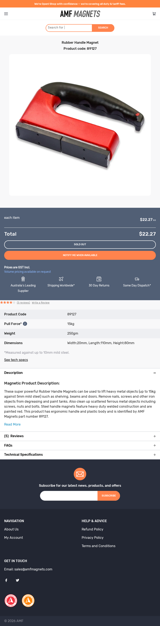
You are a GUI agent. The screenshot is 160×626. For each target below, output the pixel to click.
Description (13, 373)
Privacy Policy (93, 538)
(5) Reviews (14, 436)
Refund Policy (92, 529)
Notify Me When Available (80, 255)
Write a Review (41, 302)
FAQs (8, 445)
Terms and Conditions (98, 546)
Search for (56, 27)
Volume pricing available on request (27, 272)
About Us (11, 529)
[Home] (80, 13)
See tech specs (16, 360)
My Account (13, 538)
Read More (12, 424)
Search (103, 27)
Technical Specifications (23, 455)
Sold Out (80, 244)
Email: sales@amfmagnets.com (28, 569)
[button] (25, 302)
